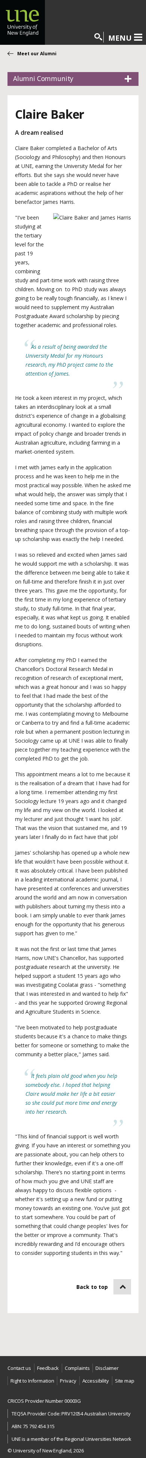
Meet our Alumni (37, 53)
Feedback (48, 1368)
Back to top (92, 1286)
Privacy (68, 1380)
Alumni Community (43, 78)
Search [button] (99, 37)
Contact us (19, 1368)
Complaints (77, 1368)
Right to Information (32, 1380)
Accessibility (95, 1380)
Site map (124, 1380)
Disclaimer (107, 1368)
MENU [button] (120, 38)
